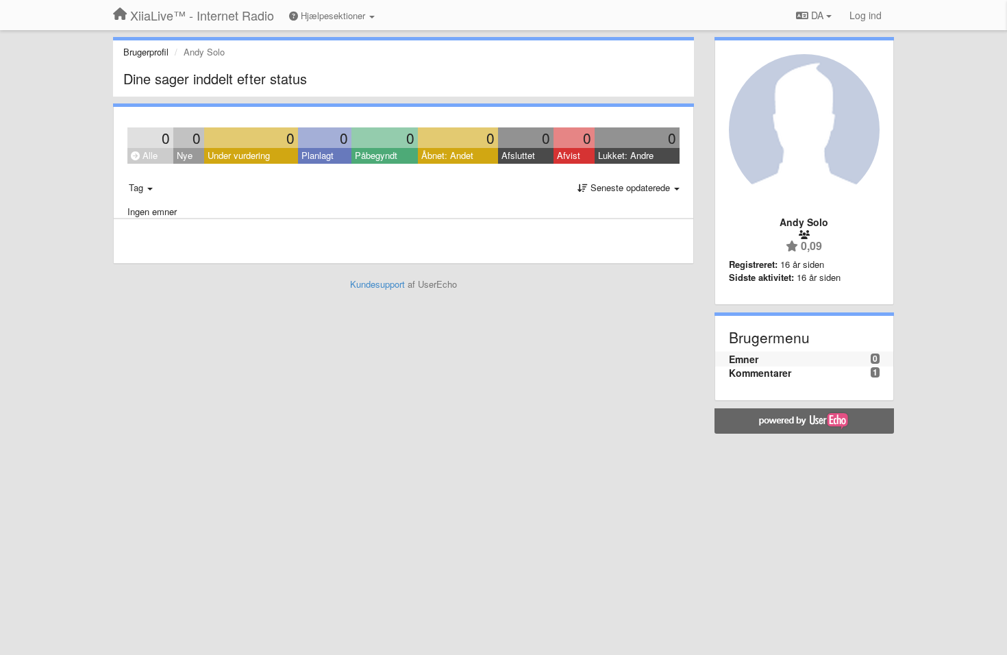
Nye (184, 155)
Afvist (568, 155)
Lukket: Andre (626, 155)
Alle (149, 155)
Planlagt (317, 155)
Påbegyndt (376, 155)
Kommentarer (760, 373)
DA (817, 15)
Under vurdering (239, 155)
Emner (743, 359)
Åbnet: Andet (447, 155)
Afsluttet (518, 155)
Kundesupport (377, 284)
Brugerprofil (146, 51)
